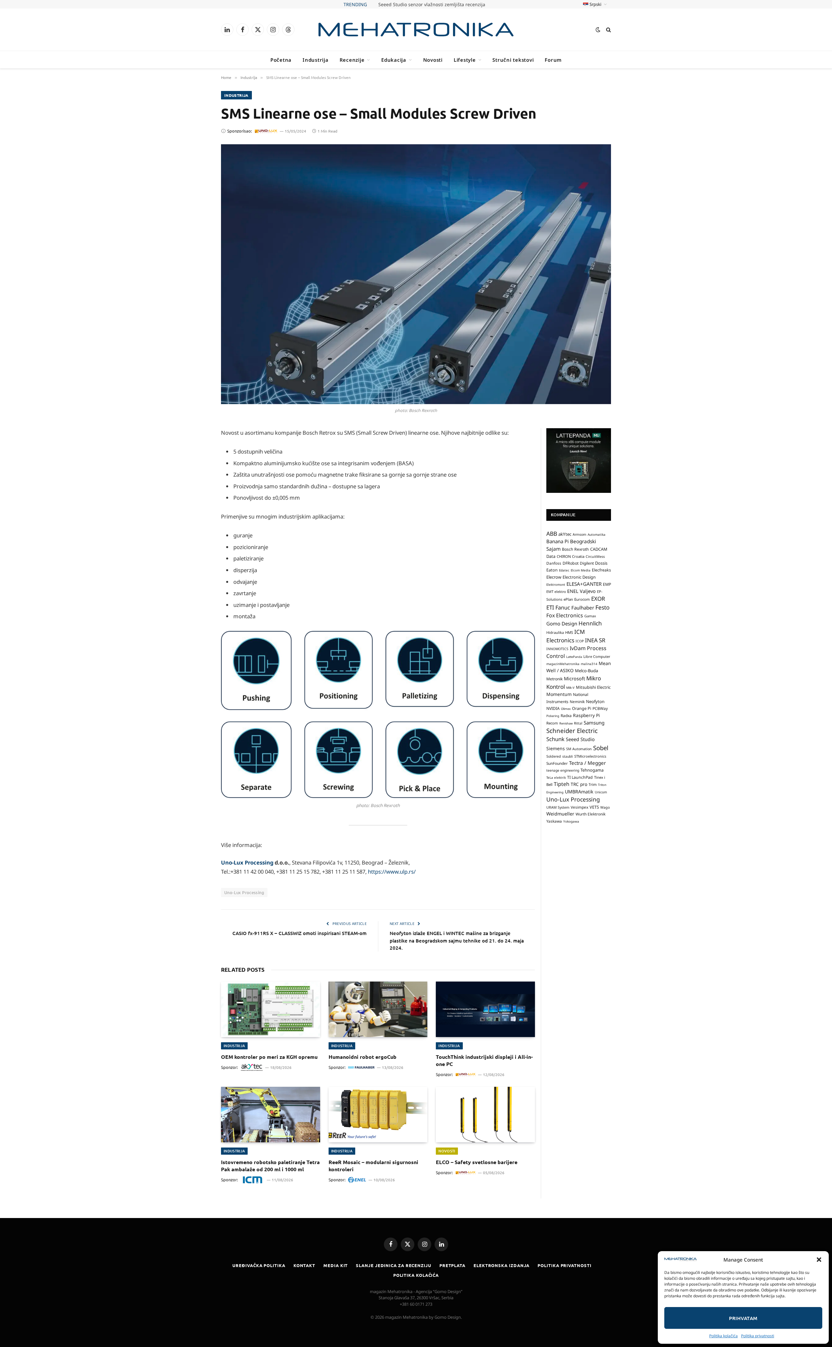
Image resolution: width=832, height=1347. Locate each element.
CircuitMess (595, 556)
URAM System (557, 807)
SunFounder (557, 763)
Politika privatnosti (757, 1336)
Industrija (316, 60)
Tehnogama (592, 770)
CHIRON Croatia (570, 556)
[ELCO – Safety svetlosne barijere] (485, 1114)
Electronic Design (579, 577)
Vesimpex (579, 807)
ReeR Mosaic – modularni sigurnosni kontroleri (373, 1166)
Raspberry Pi (586, 715)
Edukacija (393, 60)
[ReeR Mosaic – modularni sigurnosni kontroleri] (378, 1114)
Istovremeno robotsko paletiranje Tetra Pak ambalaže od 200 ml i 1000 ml (270, 1166)
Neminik (577, 701)
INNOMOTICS (557, 649)
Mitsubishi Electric (593, 687)
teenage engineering (562, 770)
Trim (593, 784)
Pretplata (452, 1265)
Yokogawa (571, 821)
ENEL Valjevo (581, 591)
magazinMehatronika (562, 663)
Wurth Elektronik (590, 813)
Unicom (601, 792)
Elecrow (553, 577)
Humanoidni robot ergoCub (362, 1056)
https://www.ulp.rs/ (391, 871)
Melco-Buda (586, 671)
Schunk (555, 739)
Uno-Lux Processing (247, 862)
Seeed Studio (580, 739)
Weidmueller (560, 814)
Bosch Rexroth (575, 549)
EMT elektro (556, 591)
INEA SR (595, 640)
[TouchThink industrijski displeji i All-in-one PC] (485, 1009)
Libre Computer (596, 656)
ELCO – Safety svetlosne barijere (476, 1162)
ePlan (568, 599)
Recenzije (352, 60)
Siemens (555, 748)
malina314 (589, 663)
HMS (569, 632)
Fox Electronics (564, 615)
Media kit (335, 1265)
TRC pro (579, 784)
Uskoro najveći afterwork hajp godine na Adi (432, 4)
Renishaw (566, 723)
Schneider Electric (572, 730)
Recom (552, 723)
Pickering (552, 716)
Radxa (566, 715)
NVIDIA (553, 708)
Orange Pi (581, 708)
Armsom (579, 534)
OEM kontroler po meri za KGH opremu (269, 1056)
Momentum (559, 694)
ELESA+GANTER (584, 584)
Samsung (594, 722)
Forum (553, 60)
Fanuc (562, 607)
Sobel (600, 748)
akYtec (564, 534)
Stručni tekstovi (513, 60)
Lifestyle (465, 60)
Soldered (553, 756)
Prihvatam (743, 1318)
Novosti (433, 60)
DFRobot (570, 563)
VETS (594, 807)
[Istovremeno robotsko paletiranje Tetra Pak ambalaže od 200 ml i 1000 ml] (270, 1114)
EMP (607, 584)
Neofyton (595, 701)
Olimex (566, 709)
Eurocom (582, 599)
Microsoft (574, 678)
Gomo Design (561, 623)
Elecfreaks (601, 570)
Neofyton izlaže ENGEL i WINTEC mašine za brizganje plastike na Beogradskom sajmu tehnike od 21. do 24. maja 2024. (457, 940)
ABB (551, 533)
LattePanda (574, 657)
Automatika (596, 534)
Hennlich (590, 623)
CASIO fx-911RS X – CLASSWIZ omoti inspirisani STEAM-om (299, 933)
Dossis (601, 563)
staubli (567, 756)
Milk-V (570, 688)
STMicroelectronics (590, 756)
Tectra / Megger (587, 763)
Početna (281, 60)
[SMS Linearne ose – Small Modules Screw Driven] (416, 274)
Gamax (590, 616)
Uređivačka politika (258, 1265)
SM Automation (579, 749)
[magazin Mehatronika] (416, 29)
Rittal (578, 723)
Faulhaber (582, 607)
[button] (819, 1259)
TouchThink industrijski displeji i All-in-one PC (484, 1060)
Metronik (554, 679)
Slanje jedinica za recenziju (393, 1265)
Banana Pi (557, 541)
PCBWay (600, 708)
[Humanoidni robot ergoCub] (378, 1009)
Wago (605, 807)
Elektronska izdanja (501, 1265)
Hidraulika (555, 632)
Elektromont (555, 584)
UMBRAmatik (579, 792)
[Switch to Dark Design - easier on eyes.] (598, 29)
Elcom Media (581, 570)
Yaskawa (554, 821)
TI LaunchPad (580, 777)
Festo (602, 607)
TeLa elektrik (556, 777)
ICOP (580, 641)
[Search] (608, 29)
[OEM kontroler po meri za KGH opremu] (270, 1009)
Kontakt (304, 1265)
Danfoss (553, 563)
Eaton (552, 570)
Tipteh (561, 784)
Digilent (587, 563)
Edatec (564, 570)
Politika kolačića (723, 1336)
